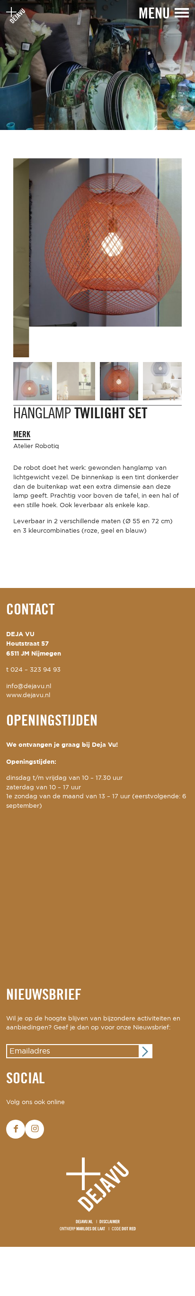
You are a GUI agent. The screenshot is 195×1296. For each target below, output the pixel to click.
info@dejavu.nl (28, 659)
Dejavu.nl (84, 1195)
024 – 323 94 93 (35, 642)
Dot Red (129, 1202)
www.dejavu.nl (28, 668)
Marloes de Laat (90, 1202)
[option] (97, 65)
